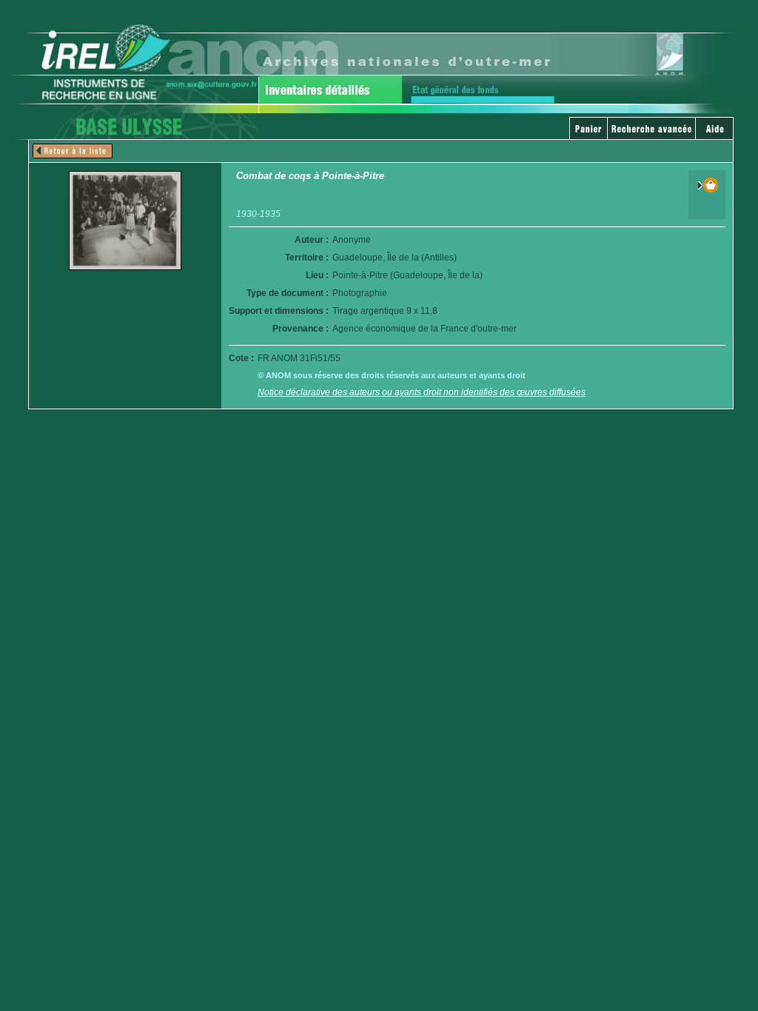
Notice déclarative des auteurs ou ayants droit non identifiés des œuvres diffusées (422, 392)
